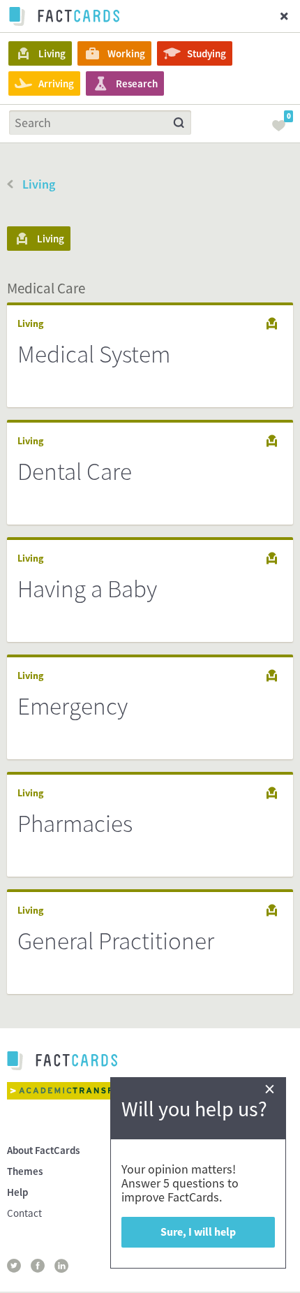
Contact (24, 1213)
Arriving (56, 83)
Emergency (72, 706)
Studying (206, 53)
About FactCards (43, 1150)
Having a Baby (87, 589)
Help (17, 1192)
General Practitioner (115, 941)
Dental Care (74, 471)
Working (126, 53)
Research (137, 83)
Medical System (93, 354)
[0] (282, 130)
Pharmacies (75, 824)
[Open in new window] (80, 1091)
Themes (25, 1171)
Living (52, 53)
